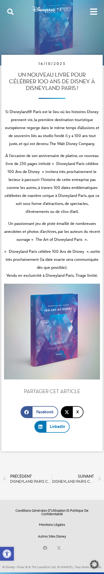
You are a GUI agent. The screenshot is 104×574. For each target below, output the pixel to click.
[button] (7, 554)
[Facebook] (45, 548)
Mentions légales (52, 525)
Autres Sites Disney (52, 536)
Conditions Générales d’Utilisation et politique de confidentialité (52, 512)
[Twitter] (59, 548)
